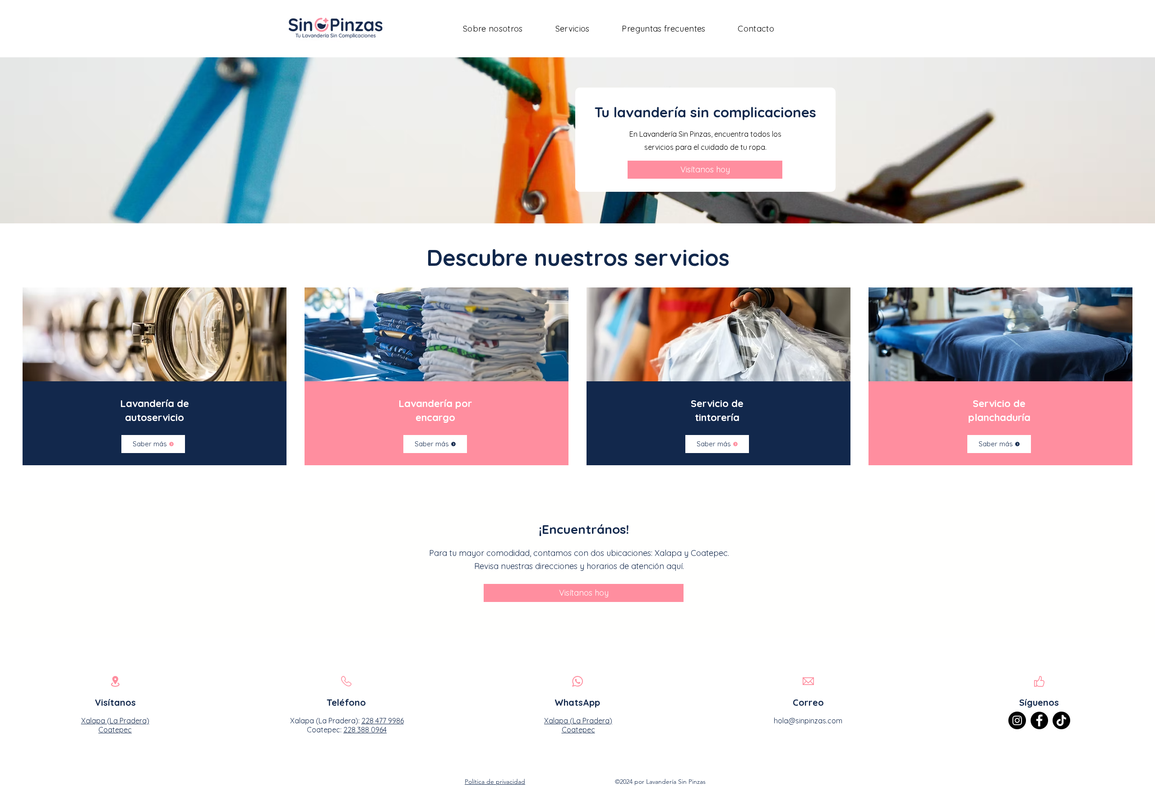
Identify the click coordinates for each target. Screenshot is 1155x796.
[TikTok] (1061, 720)
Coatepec (578, 729)
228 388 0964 (365, 729)
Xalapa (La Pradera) (578, 720)
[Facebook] (1039, 720)
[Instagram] (1017, 720)
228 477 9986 (382, 720)
